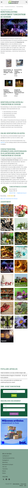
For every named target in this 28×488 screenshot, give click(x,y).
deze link (3, 142)
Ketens (4, 473)
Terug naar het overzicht (6, 9)
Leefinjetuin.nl (5, 456)
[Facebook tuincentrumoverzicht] (6, 479)
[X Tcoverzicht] (3, 479)
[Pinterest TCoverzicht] (9, 479)
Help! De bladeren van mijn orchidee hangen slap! (13, 372)
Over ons (4, 466)
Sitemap (21, 485)
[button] (9, 67)
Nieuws (4, 471)
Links (25, 485)
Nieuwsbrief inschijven (7, 464)
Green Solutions (16, 483)
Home (2, 6)
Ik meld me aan (14, 414)
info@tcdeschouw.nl (21, 193)
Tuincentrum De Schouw (10, 6)
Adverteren (5, 462)
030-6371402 (12, 193)
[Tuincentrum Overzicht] (14, 2)
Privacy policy (23, 483)
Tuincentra (5, 469)
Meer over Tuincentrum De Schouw (9, 198)
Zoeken (14, 395)
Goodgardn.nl (5, 460)
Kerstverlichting (20, 6)
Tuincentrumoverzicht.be (8, 458)
